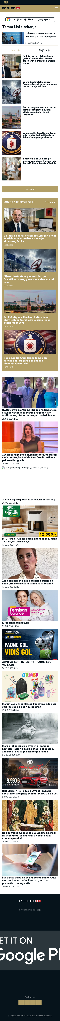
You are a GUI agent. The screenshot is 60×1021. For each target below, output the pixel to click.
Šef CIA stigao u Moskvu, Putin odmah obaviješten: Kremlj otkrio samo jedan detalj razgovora (39, 110)
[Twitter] (33, 1002)
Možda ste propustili (19, 202)
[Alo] (5, 2)
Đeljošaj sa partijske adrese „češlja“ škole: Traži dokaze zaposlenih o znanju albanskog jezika (39, 59)
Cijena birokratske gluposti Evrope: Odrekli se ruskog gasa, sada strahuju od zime (40, 84)
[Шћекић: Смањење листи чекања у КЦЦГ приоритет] (13, 38)
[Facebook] (21, 1002)
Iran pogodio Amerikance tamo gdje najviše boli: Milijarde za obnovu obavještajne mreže (39, 135)
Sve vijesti (30, 189)
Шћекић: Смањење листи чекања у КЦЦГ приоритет (40, 35)
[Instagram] (27, 1002)
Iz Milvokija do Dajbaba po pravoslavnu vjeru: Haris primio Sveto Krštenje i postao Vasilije (39, 160)
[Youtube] (39, 1002)
